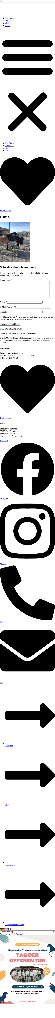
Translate (20, 934)
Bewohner (9, 21)
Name (3, 302)
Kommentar (6, 280)
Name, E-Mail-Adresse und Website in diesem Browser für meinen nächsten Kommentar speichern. (26, 318)
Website (3, 312)
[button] (27, 84)
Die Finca (9, 18)
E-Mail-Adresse (7, 307)
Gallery (8, 23)
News (7, 25)
